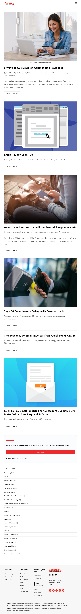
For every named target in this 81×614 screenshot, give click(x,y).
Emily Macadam (11, 160)
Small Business (8, 550)
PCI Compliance (9, 542)
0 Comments (10, 75)
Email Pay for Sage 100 (18, 154)
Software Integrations (52, 160)
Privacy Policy (11, 610)
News (5, 531)
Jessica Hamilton (12, 232)
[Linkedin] (63, 590)
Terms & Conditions (24, 610)
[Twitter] (50, 590)
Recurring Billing (9, 546)
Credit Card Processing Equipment (46, 316)
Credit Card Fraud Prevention (13, 496)
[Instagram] (60, 590)
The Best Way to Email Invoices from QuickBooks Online (40, 335)
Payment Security (9, 538)
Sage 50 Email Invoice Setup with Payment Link (34, 311)
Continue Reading (13, 93)
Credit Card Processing (52, 73)
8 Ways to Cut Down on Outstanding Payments (33, 67)
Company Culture (9, 488)
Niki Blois (9, 73)
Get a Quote (40, 452)
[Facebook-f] (53, 590)
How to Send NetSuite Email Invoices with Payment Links (40, 227)
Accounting (7, 473)
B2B (35, 341)
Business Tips (38, 73)
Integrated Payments (10, 515)
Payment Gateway (9, 534)
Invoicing (65, 73)
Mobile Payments (9, 527)
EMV (5, 511)
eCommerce (7, 507)
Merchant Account (9, 523)
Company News (9, 492)
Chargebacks (8, 484)
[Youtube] (56, 590)
